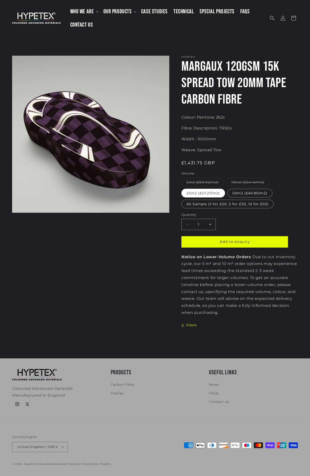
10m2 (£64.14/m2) (250, 183)
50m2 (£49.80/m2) (249, 193)
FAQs (214, 393)
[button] (84, 11)
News (214, 384)
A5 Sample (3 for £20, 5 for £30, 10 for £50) (227, 204)
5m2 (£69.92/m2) (205, 183)
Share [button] (191, 325)
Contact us (219, 402)
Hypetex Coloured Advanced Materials (52, 464)
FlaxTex (117, 393)
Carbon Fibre (122, 384)
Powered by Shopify (96, 464)
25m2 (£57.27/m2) (203, 193)
